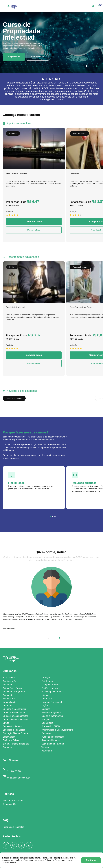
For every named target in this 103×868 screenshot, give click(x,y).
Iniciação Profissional (51, 702)
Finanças (45, 678)
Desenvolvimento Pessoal (15, 719)
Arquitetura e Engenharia (15, 691)
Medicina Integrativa (51, 712)
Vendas (45, 747)
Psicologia (46, 733)
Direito (6, 723)
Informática (46, 698)
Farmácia (7, 747)
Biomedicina (9, 698)
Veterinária (46, 751)
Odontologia (47, 723)
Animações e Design (13, 688)
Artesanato (8, 695)
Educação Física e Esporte (15, 733)
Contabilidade (9, 702)
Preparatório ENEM (50, 726)
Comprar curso (14, 57)
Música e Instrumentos (52, 716)
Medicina (45, 709)
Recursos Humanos (50, 740)
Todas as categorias (14, 398)
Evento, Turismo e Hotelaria (16, 744)
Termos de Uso (10, 804)
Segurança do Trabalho (52, 744)
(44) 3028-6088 (14, 771)
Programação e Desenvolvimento (57, 730)
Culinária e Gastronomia (14, 709)
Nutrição (45, 719)
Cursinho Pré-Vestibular (14, 712)
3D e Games (9, 678)
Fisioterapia (47, 681)
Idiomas (45, 695)
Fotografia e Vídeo (50, 685)
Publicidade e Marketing (53, 737)
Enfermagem (9, 737)
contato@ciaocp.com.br (18, 778)
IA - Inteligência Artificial (52, 691)
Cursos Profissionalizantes (15, 716)
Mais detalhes (37, 57)
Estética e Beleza (11, 740)
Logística (45, 705)
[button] (96, 65)
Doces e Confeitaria (12, 726)
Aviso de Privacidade (13, 801)
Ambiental (7, 685)
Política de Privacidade (55, 860)
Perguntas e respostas (13, 827)
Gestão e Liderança (50, 688)
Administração (9, 681)
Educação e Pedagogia (14, 730)
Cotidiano (7, 705)
